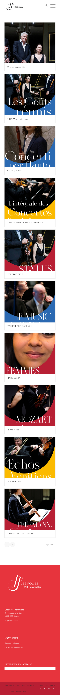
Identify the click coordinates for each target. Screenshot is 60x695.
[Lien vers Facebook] (40, 688)
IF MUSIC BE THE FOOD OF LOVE (19, 326)
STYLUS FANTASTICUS (15, 274)
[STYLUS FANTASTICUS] (30, 250)
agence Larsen (49, 685)
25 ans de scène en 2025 (16, 67)
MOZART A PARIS (13, 430)
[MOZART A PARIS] (30, 405)
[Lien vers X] (44, 688)
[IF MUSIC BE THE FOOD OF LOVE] (30, 301)
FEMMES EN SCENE (14, 378)
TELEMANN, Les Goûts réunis (17, 119)
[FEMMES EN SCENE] (30, 353)
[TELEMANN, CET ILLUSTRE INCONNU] (30, 509)
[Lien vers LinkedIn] (53, 688)
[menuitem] (44, 6)
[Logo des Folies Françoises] (25, 6)
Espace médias (12, 643)
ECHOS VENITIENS (14, 482)
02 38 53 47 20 (14, 621)
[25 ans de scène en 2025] (30, 42)
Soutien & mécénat (14, 648)
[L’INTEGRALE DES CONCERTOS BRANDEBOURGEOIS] (30, 198)
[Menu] (51, 6)
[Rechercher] (44, 6)
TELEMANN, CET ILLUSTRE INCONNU (20, 533)
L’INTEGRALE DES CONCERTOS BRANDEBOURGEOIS (26, 223)
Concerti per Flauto (14, 171)
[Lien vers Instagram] (49, 688)
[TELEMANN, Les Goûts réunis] (30, 94)
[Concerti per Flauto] (30, 146)
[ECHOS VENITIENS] (30, 457)
